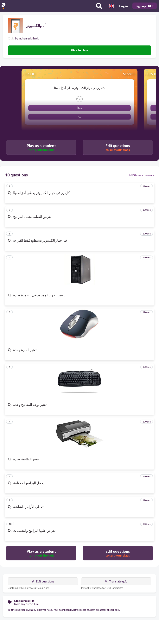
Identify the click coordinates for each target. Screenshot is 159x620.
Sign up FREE (145, 6)
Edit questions (45, 581)
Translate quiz (118, 581)
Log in (123, 6)
